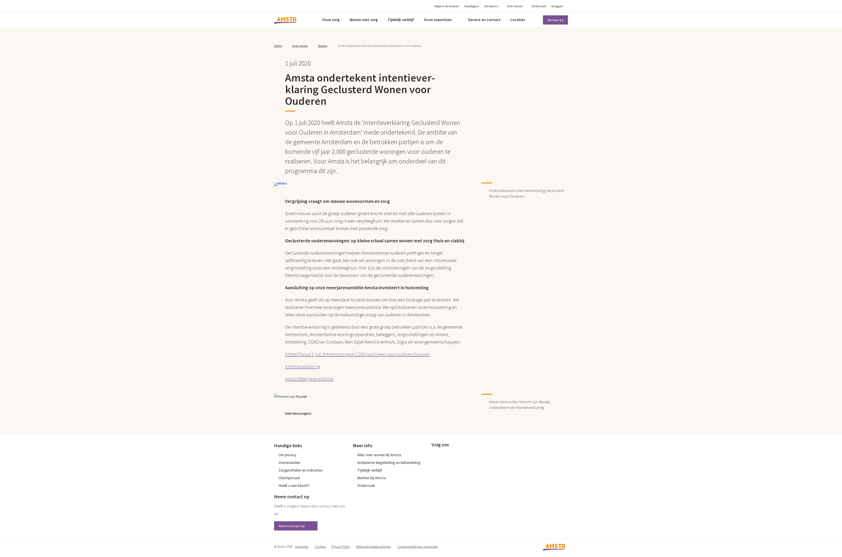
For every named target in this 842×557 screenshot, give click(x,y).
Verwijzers (491, 6)
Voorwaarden (289, 462)
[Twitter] (320, 413)
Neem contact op (292, 526)
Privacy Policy (341, 547)
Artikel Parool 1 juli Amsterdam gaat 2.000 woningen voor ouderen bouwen (357, 354)
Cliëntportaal (289, 477)
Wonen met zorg (364, 19)
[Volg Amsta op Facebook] (434, 454)
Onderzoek (538, 6)
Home (278, 46)
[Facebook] (329, 413)
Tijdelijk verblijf (401, 19)
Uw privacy (287, 454)
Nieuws (322, 46)
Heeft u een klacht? (294, 485)
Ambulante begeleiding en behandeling (389, 462)
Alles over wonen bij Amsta (379, 454)
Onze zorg (331, 19)
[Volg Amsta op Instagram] (462, 454)
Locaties (517, 19)
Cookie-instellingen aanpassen (417, 547)
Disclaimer (302, 547)
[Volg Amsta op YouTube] (455, 454)
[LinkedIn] (339, 413)
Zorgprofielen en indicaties (300, 470)
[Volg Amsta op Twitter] (441, 454)
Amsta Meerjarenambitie (309, 379)
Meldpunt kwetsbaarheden (373, 547)
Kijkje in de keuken (447, 6)
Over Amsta (515, 6)
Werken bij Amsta (371, 477)
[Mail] (348, 413)
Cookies (320, 547)
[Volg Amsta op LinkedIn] (448, 454)
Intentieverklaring (302, 366)
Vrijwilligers (471, 6)
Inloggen (557, 6)
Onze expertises (438, 19)
